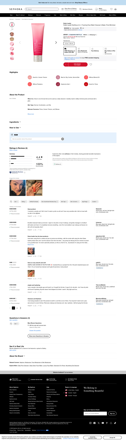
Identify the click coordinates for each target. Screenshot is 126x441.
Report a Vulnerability (15, 413)
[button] (62, 438)
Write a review (13, 150)
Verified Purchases (34, 201)
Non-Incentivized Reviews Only (49, 201)
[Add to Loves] (91, 64)
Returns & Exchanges (52, 392)
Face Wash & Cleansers (27, 19)
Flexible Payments (51, 410)
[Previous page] (10, 308)
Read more (31, 244)
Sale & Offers (112, 15)
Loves (29, 410)
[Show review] (18, 188)
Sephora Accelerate (14, 408)
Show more (31, 114)
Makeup (30, 15)
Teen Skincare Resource (52, 415)
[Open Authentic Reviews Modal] (24, 172)
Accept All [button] (112, 437)
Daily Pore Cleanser (23, 365)
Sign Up (112, 413)
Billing (48, 399)
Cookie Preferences (41, 430)
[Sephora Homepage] (15, 9)
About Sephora (13, 389)
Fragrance (47, 15)
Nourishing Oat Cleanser (72, 365)
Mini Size (72, 15)
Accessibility (49, 413)
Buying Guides (50, 403)
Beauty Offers (31, 406)
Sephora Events (13, 399)
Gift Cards (102, 15)
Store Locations (50, 408)
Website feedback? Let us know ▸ (63, 372)
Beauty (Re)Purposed (15, 410)
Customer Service (51, 389)
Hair (55, 15)
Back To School (20, 15)
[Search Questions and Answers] (11, 323)
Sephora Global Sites (14, 403)
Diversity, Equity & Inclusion (16, 406)
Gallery (29, 392)
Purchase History (32, 396)
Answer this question (35, 330)
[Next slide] (56, 43)
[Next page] (20, 308)
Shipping (49, 396)
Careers (11, 392)
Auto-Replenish (31, 403)
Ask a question (75, 28)
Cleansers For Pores (59, 365)
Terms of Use (20, 430)
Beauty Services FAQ (51, 406)
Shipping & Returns (69, 59)
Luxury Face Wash (48, 365)
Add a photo (13, 350)
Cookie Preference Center (71, 438)
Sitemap (34, 430)
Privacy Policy (13, 430)
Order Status (31, 394)
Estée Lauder (67, 23)
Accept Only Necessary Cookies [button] (92, 437)
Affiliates (11, 396)
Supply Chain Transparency (16, 394)
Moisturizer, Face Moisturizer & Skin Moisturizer (38, 362)
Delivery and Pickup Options (53, 394)
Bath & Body (63, 15)
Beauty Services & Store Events (35, 401)
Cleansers (17, 19)
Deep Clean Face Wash (35, 365)
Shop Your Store (32, 413)
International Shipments (52, 401)
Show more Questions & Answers (39, 336)
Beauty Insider (31, 389)
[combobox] (42, 9)
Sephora (22, 362)
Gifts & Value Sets (91, 15)
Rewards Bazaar (32, 408)
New (11, 15)
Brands (81, 15)
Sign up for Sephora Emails (92, 410)
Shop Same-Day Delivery (34, 415)
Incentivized (37, 194)
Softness (80, 29)
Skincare (38, 15)
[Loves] (111, 9)
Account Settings (32, 399)
